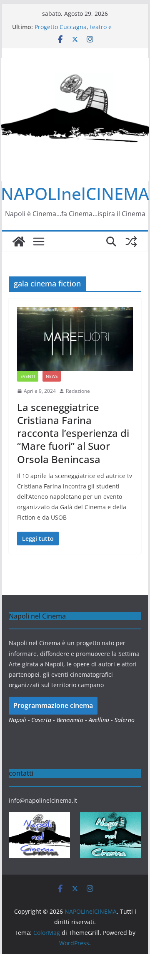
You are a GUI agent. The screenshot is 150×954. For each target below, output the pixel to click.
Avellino (99, 720)
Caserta (41, 720)
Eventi (27, 376)
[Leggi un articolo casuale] (131, 241)
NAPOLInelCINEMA (75, 193)
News (52, 376)
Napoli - (20, 720)
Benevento (70, 720)
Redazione (78, 390)
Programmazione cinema (53, 705)
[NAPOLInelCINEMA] (19, 241)
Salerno (125, 720)
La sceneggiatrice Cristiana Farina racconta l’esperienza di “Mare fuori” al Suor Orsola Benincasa (73, 433)
